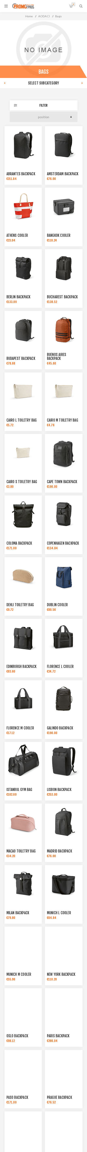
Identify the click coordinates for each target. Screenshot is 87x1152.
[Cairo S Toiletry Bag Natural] (23, 453)
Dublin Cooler (57, 605)
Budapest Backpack (20, 358)
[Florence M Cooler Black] (23, 699)
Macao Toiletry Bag (21, 851)
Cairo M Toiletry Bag (62, 420)
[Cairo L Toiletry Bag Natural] (23, 391)
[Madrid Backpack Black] (64, 822)
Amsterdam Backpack (63, 174)
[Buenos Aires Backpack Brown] (64, 330)
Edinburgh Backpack (21, 666)
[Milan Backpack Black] (23, 884)
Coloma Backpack (19, 543)
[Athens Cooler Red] (23, 206)
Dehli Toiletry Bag (20, 605)
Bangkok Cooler (59, 235)
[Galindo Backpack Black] (64, 699)
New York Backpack (61, 974)
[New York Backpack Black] (64, 945)
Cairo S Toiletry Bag (21, 482)
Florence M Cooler (20, 728)
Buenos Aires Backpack (56, 357)
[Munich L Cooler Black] (64, 884)
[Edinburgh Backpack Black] (23, 638)
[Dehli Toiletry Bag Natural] (23, 576)
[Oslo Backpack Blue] (23, 1007)
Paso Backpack (17, 1097)
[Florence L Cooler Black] (64, 638)
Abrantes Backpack (20, 174)
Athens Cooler (17, 235)
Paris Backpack (58, 1036)
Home (29, 16)
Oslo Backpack (17, 1036)
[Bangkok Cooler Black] (64, 206)
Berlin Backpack (18, 297)
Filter (43, 105)
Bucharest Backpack (62, 297)
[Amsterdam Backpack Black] (64, 145)
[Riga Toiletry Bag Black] (64, 1130)
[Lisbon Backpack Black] (64, 761)
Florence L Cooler (60, 666)
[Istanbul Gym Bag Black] (23, 761)
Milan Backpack (17, 913)
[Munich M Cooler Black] (23, 945)
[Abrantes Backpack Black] (23, 145)
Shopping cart (73, 4)
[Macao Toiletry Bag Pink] (23, 822)
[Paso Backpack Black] (23, 1069)
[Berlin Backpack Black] (23, 268)
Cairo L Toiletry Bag (21, 420)
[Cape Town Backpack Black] (64, 453)
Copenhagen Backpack (63, 543)
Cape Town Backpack (62, 482)
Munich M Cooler (18, 974)
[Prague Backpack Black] (64, 1069)
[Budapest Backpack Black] (23, 330)
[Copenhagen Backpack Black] (64, 514)
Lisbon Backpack (59, 789)
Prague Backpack (59, 1097)
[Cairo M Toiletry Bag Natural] (64, 391)
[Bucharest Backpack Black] (64, 268)
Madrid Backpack (59, 851)
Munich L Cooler (59, 913)
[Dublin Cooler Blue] (64, 576)
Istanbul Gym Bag (19, 789)
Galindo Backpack (60, 728)
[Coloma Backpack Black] (23, 514)
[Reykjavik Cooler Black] (23, 1130)
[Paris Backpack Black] (64, 1007)
